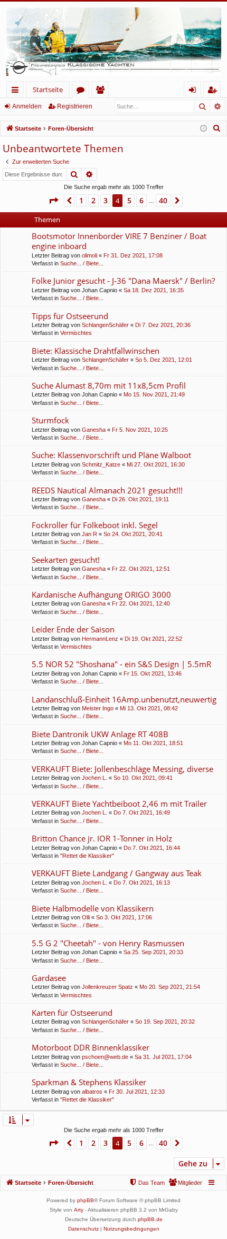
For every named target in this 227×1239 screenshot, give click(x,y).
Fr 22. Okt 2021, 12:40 (141, 603)
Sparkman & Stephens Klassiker (89, 1082)
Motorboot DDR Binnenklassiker (90, 1047)
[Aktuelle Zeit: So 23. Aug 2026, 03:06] (203, 129)
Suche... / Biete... (81, 263)
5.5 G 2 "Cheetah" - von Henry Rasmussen (108, 943)
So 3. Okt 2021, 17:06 (124, 917)
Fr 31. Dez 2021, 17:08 (133, 255)
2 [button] (93, 200)
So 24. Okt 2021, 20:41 (133, 534)
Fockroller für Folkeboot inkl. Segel (95, 525)
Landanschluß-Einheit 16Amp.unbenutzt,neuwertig (124, 699)
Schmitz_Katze (101, 464)
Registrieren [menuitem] (214, 91)
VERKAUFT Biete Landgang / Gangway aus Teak (117, 873)
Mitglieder (102, 91)
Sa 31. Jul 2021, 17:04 (163, 1057)
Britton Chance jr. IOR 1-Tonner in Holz (102, 838)
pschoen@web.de (105, 1057)
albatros (92, 1091)
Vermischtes (76, 333)
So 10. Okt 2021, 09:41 (143, 778)
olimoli (89, 255)
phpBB (85, 1200)
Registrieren (74, 106)
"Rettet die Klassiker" (87, 856)
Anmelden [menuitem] (194, 91)
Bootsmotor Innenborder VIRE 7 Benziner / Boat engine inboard (119, 241)
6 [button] (141, 200)
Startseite (48, 89)
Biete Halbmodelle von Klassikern (93, 908)
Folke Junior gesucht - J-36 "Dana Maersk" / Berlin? (123, 280)
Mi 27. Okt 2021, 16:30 (156, 464)
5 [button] (129, 200)
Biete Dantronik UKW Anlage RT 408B (100, 734)
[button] (53, 200)
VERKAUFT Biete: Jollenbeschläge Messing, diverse (122, 769)
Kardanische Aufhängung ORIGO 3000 (101, 594)
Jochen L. (94, 778)
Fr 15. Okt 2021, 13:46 (153, 673)
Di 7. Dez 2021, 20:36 (163, 325)
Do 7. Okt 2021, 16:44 (152, 848)
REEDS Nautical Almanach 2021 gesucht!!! (107, 490)
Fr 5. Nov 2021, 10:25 (140, 430)
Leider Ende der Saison (73, 629)
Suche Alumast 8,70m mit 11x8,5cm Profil (109, 385)
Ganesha (94, 430)
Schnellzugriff (17, 91)
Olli (86, 917)
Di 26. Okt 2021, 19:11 (140, 499)
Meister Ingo (98, 708)
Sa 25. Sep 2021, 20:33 (153, 952)
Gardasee (49, 978)
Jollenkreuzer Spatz (107, 987)
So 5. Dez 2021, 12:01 (163, 359)
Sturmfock (50, 420)
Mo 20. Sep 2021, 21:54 (169, 987)
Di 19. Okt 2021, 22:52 (153, 639)
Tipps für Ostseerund (70, 316)
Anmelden (27, 106)
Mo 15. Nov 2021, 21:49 (154, 394)
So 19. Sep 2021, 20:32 (165, 1021)
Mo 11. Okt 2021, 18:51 (153, 743)
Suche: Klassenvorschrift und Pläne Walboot (111, 455)
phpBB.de (150, 1219)
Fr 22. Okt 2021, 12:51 (141, 569)
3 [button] (105, 200)
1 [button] (81, 200)
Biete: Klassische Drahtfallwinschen (95, 350)
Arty (78, 1210)
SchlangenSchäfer (105, 325)
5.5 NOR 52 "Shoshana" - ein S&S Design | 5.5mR (121, 664)
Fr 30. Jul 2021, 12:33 (137, 1091)
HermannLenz (100, 639)
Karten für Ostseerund (72, 1012)
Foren (83, 91)
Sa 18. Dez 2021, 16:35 (154, 290)
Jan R (89, 534)
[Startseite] (113, 41)
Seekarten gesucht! (66, 559)
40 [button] (163, 200)
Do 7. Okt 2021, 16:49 (142, 812)
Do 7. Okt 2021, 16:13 (142, 882)
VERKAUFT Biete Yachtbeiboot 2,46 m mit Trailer (119, 803)
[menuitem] (217, 128)
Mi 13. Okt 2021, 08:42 (149, 708)
